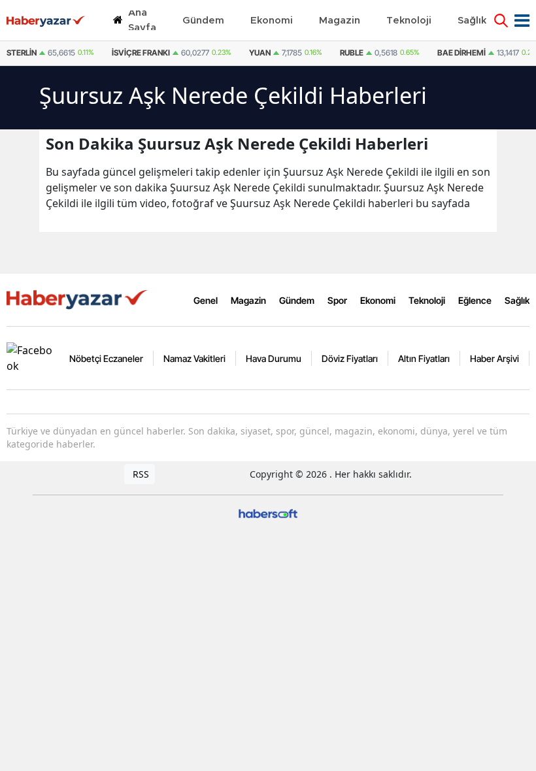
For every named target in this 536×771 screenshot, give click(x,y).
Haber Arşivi (494, 358)
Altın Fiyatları (424, 358)
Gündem (296, 300)
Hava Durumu (273, 358)
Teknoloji (427, 300)
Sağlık (517, 300)
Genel (205, 300)
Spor (337, 300)
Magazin (248, 300)
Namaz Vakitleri (194, 358)
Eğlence (475, 300)
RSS (139, 474)
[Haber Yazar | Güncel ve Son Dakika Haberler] (78, 298)
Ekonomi (377, 300)
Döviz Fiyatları (350, 358)
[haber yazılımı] (268, 512)
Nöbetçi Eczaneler (106, 358)
